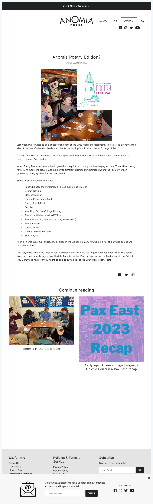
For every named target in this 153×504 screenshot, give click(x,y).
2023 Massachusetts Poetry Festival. (96, 144)
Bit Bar (75, 241)
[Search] (116, 21)
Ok (140, 470)
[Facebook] (120, 28)
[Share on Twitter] (126, 275)
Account (105, 21)
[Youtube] (137, 28)
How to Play (15, 470)
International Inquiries (20, 473)
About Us (14, 463)
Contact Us (15, 466)
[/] (76, 20)
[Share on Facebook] (120, 275)
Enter (91, 493)
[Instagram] (125, 28)
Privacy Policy (60, 467)
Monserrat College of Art (102, 148)
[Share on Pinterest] (133, 275)
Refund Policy (60, 470)
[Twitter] (131, 28)
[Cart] (142, 21)
